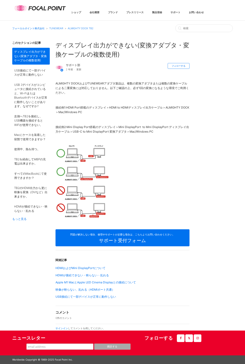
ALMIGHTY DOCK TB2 (80, 28)
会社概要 (95, 12)
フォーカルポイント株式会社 (28, 28)
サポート (175, 12)
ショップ (76, 12)
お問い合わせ (196, 12)
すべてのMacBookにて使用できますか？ (30, 176)
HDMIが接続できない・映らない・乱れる (30, 209)
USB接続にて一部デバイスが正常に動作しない (30, 73)
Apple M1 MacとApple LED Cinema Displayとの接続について (96, 282)
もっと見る (19, 219)
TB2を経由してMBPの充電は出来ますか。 (30, 161)
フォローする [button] (178, 65)
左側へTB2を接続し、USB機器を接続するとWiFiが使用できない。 (28, 120)
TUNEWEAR (56, 28)
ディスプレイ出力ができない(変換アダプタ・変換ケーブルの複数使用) (30, 56)
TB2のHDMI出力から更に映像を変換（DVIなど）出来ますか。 (30, 192)
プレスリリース (135, 12)
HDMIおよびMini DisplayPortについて (80, 268)
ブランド (113, 12)
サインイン (62, 328)
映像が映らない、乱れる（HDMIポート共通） (85, 289)
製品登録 (157, 12)
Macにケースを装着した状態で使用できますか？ (30, 137)
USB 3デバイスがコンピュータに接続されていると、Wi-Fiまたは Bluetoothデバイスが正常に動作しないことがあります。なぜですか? (30, 95)
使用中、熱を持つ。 (27, 149)
